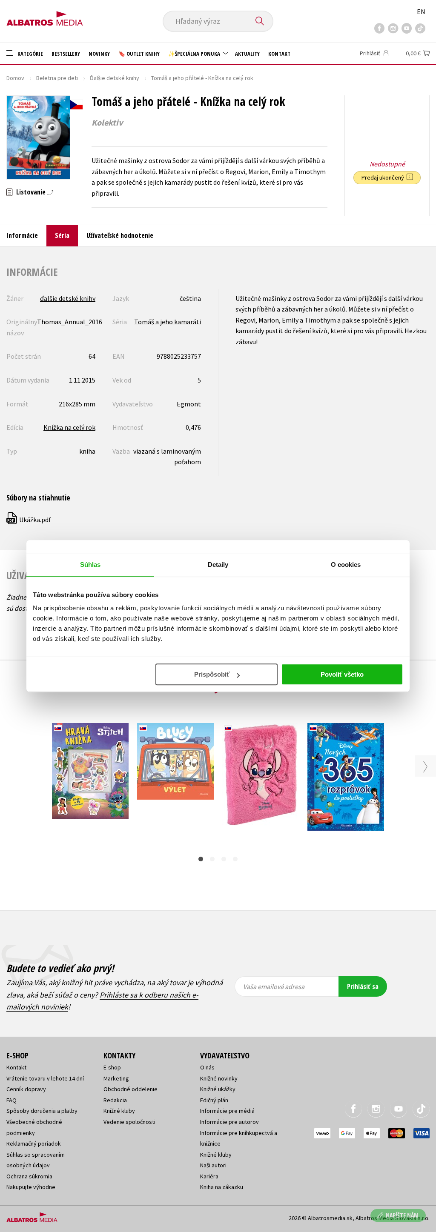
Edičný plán (214, 1100)
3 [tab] (223, 859)
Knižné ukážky (217, 1089)
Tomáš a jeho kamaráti (167, 321)
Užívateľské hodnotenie (119, 235)
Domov (15, 78)
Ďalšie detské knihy (114, 78)
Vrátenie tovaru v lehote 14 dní (45, 1078)
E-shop (112, 1067)
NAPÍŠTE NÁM (402, 1215)
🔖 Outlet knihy (139, 53)
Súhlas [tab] (90, 564)
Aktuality (247, 53)
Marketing (116, 1078)
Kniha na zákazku (221, 1187)
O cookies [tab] (346, 564)
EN (421, 11)
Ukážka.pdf (29, 519)
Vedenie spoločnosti (129, 1122)
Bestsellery (66, 53)
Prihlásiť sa (363, 986)
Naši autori (213, 1165)
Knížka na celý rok (69, 427)
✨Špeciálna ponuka (194, 53)
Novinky (99, 53)
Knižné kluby (119, 1111)
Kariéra (209, 1176)
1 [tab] (200, 859)
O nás (207, 1067)
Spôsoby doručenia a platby (41, 1111)
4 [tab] (235, 859)
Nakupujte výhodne (30, 1187)
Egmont (189, 404)
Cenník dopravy (26, 1089)
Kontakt (279, 53)
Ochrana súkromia (29, 1176)
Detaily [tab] (218, 564)
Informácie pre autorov (229, 1122)
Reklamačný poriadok (33, 1143)
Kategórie (29, 53)
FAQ (11, 1100)
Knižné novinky (219, 1078)
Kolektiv (107, 122)
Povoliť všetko (342, 674)
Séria (62, 235)
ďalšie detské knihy (67, 298)
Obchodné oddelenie (130, 1089)
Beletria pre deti (57, 78)
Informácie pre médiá (227, 1111)
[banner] (44, 15)
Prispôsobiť (211, 674)
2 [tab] (212, 859)
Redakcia (115, 1100)
